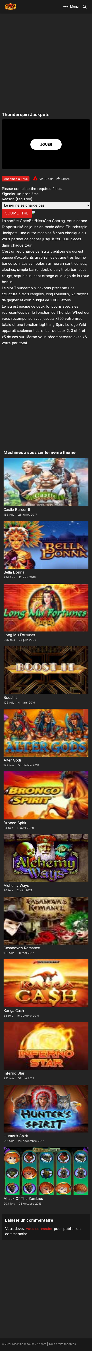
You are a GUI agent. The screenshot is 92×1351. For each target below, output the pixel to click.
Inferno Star (14, 1073)
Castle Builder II (17, 509)
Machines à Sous (16, 179)
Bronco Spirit (15, 823)
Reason (17, 199)
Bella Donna (14, 572)
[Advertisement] (46, 63)
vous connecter (39, 1228)
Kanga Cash (14, 1010)
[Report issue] (35, 178)
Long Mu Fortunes (19, 635)
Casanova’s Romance (22, 948)
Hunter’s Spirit (16, 1136)
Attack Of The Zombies (23, 1198)
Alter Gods (13, 760)
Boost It (10, 697)
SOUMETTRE (16, 213)
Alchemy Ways (16, 885)
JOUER (46, 144)
